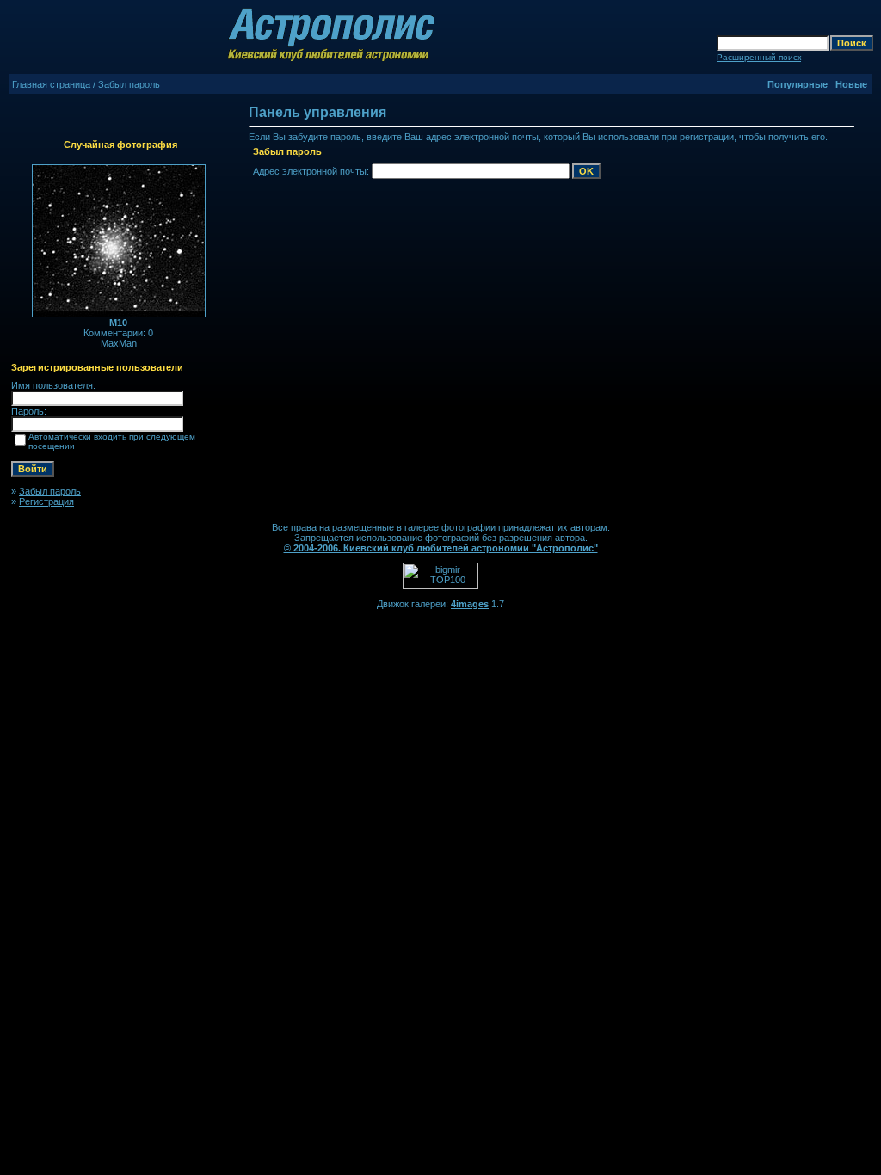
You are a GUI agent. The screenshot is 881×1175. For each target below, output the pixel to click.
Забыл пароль (50, 491)
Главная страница (51, 84)
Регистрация (46, 501)
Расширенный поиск (759, 57)
